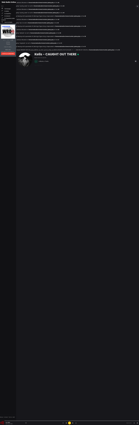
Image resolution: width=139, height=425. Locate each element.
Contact (6, 417)
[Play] (69, 423)
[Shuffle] (63, 423)
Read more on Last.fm (40, 57)
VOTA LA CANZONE (8, 54)
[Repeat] (76, 423)
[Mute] (134, 423)
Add (14, 417)
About (1, 417)
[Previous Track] (66, 423)
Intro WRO (8, 422)
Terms (10, 417)
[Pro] (78, 54)
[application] (69, 423)
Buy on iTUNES (6, 26)
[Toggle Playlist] (137, 423)
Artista (8, 42)
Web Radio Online (9, 423)
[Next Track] (72, 423)
